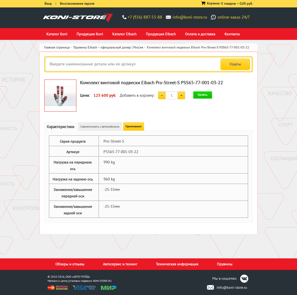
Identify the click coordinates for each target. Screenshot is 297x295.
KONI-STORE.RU (102, 280)
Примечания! (134, 126)
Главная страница (57, 47)
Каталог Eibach (124, 34)
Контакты (232, 34)
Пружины (224, 264)
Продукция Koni (90, 34)
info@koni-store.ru (190, 17)
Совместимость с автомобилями (100, 126)
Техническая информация (177, 264)
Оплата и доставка (200, 34)
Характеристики (60, 126)
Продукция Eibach (161, 34)
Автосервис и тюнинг (120, 264)
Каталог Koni (56, 34)
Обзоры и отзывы (69, 264)
